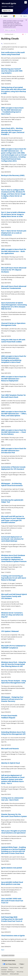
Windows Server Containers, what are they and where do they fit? (12, 615)
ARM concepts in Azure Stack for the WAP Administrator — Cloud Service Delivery (13, 432)
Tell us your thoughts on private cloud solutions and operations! (13, 832)
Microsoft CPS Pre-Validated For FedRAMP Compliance (13, 647)
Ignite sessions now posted (11, 868)
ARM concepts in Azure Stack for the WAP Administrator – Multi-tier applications (13, 251)
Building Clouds (9, 34)
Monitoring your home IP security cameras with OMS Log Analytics (11, 71)
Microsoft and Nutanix (10, 749)
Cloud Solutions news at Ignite (13, 936)
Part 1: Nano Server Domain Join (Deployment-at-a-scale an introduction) (13, 233)
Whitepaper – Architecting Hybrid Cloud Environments (12, 484)
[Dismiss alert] (25, 2)
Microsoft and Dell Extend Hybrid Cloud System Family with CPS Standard (14, 596)
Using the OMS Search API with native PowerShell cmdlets (13, 341)
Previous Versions (14, 967)
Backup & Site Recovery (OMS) (12, 175)
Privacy (10, 969)
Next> (2, 950)
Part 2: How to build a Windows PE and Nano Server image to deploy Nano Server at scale (13, 214)
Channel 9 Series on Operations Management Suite (13, 324)
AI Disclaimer (4, 967)
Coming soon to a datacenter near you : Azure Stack (12, 799)
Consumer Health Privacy (7, 971)
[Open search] (21, 16)
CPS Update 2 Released (10, 631)
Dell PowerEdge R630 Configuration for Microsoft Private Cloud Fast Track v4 (12, 919)
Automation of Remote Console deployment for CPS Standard (13, 468)
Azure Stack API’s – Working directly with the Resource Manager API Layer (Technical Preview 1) (12, 131)
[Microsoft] (14, 16)
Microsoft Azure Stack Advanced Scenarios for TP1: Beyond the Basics (13, 270)
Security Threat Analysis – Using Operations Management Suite (13, 682)
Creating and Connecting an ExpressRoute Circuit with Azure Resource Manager (13, 578)
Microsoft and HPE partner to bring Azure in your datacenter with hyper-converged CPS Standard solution (13, 519)
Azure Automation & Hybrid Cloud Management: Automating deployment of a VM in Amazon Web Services (14, 306)
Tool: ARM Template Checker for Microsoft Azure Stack (13, 396)
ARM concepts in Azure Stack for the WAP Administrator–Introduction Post (13, 450)
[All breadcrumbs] (2, 34)
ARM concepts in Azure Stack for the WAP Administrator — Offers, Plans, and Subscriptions (14, 414)
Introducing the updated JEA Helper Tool (12, 501)
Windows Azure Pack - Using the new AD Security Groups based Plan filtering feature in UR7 (13, 664)
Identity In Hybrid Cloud (10, 763)
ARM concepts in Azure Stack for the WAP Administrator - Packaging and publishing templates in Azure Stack (13, 359)
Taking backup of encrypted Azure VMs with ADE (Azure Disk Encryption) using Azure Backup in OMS (13, 90)
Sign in (25, 16)
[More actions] (25, 34)
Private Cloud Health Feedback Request (9, 717)
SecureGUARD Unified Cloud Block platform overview (12, 883)
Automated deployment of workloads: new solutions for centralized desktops (12, 539)
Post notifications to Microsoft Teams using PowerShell (13, 53)
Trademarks (4, 974)
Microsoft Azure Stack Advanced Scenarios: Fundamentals (13, 287)
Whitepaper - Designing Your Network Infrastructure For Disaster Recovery (12, 699)
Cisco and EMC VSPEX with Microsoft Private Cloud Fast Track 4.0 (12, 901)
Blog (21, 967)
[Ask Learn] (23, 34)
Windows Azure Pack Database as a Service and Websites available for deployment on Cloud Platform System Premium (14, 558)
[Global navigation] (1, 16)
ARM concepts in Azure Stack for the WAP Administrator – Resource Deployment (13, 379)
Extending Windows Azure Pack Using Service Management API (13, 733)
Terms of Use (20, 971)
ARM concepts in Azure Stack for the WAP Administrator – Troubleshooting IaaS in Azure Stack (12, 111)
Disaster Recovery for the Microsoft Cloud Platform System (14, 815)
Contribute (4, 969)
